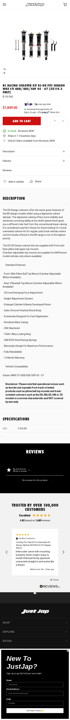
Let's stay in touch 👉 (35, 711)
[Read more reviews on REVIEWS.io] (50, 587)
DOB (8, 699)
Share (38, 181)
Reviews (7, 170)
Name (9, 680)
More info (54, 112)
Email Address (12, 689)
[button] (7, 552)
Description (9, 151)
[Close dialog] (68, 651)
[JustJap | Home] (35, 4)
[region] (35, 552)
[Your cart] (65, 4)
